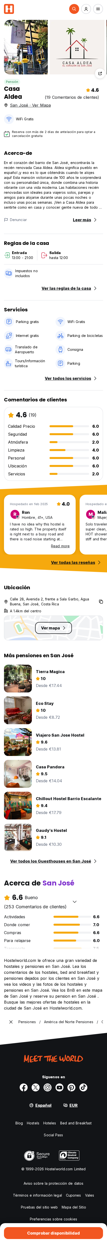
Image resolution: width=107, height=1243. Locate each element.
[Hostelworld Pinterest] (71, 1087)
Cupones (73, 1195)
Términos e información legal (37, 1195)
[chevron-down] (75, 902)
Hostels (33, 1123)
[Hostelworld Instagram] (48, 1087)
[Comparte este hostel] (100, 73)
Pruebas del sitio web (39, 1207)
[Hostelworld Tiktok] (83, 1087)
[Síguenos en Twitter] (36, 1087)
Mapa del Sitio (74, 1207)
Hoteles (49, 1123)
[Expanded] (11, 1022)
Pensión (12, 82)
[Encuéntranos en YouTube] (59, 1087)
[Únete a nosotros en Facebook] (24, 1087)
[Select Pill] (74, 9)
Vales (89, 1195)
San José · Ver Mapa (30, 105)
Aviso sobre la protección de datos (53, 1183)
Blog (19, 1123)
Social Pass (53, 1135)
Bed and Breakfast (76, 1123)
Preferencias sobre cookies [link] (53, 1219)
